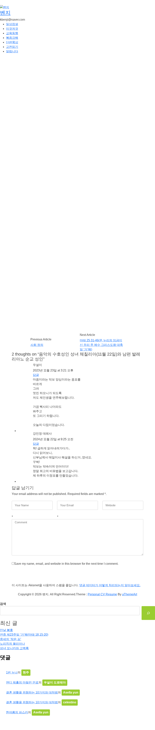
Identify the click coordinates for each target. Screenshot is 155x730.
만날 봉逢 (6, 630)
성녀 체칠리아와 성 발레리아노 (58, 349)
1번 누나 (12, 672)
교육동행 (12, 33)
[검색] (148, 613)
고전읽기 (12, 46)
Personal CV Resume (102, 594)
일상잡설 (12, 24)
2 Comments (102, 77)
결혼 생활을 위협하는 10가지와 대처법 (32, 692)
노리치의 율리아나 (12, 643)
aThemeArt (129, 594)
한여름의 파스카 (17, 712)
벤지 (5, 13)
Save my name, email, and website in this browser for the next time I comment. (66, 563)
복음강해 (12, 37)
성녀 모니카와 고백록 (14, 648)
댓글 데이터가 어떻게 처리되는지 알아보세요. (109, 585)
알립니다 (12, 51)
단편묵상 (12, 42)
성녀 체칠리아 (28, 349)
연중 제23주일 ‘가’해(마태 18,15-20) (24, 634)
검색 (3, 603)
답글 (36, 375)
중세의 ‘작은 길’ (10, 639)
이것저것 (12, 28)
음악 (82, 349)
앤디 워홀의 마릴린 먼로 (22, 682)
